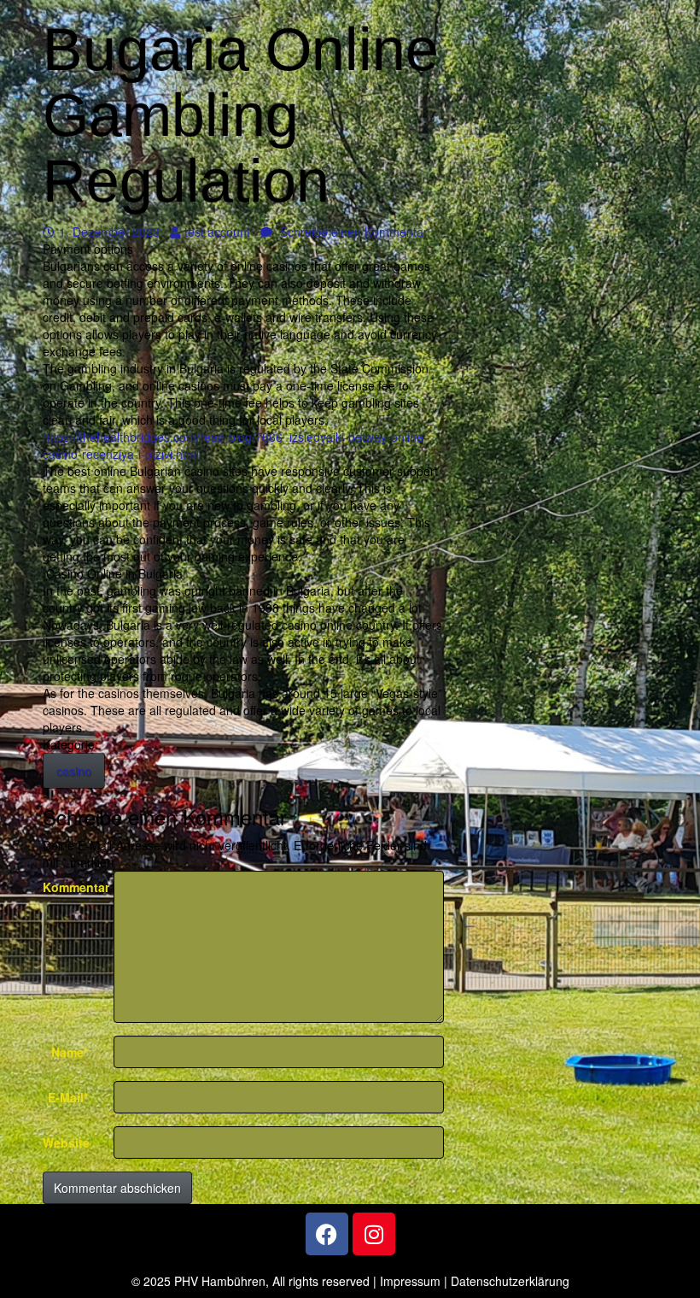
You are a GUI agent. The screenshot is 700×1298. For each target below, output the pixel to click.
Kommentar (72, 887)
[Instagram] (374, 1234)
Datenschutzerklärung (510, 1280)
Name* (69, 1051)
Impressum (410, 1280)
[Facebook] (327, 1234)
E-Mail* (68, 1097)
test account (217, 231)
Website (66, 1142)
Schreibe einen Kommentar (352, 231)
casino (73, 770)
